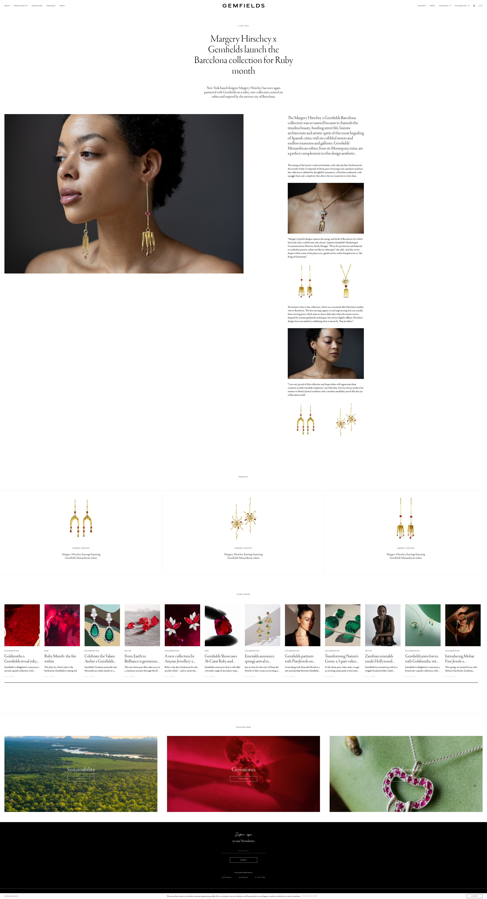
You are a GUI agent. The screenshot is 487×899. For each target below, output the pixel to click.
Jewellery (51, 6)
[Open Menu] (480, 6)
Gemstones (37, 6)
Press (432, 6)
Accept (474, 896)
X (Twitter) (260, 877)
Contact (422, 6)
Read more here (309, 896)
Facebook (243, 877)
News (62, 6)
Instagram (227, 877)
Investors (444, 6)
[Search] (474, 5)
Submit (243, 860)
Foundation (461, 6)
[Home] (243, 5)
